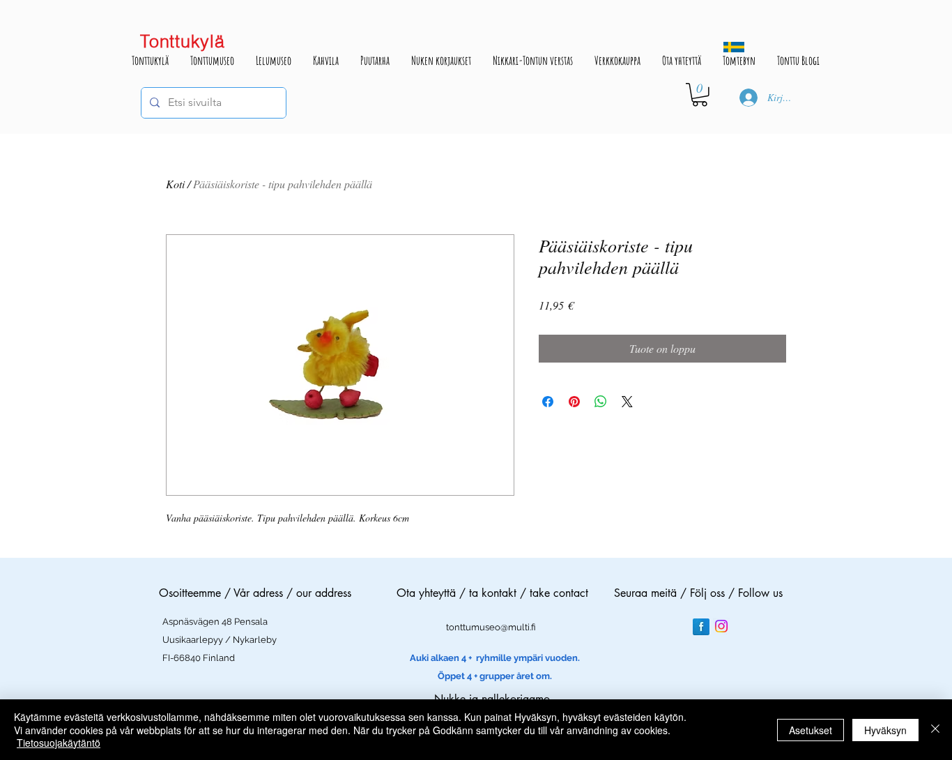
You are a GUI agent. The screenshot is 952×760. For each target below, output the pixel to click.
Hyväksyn (885, 730)
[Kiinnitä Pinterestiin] (574, 401)
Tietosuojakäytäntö (58, 743)
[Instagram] (721, 626)
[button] (700, 95)
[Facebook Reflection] (701, 626)
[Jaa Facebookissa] (547, 401)
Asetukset (810, 730)
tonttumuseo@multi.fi (491, 627)
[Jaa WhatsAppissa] (600, 401)
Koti (175, 183)
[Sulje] (935, 729)
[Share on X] (627, 401)
